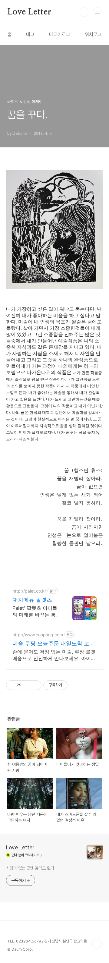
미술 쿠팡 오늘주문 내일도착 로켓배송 (53, 643)
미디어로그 (59, 34)
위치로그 (93, 34)
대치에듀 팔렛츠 (32, 599)
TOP (97, 944)
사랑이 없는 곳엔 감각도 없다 (30, 868)
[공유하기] (27, 685)
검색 (83, 12)
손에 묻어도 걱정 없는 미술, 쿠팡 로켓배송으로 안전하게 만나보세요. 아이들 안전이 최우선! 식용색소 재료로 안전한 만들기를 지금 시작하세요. (54, 655)
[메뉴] (97, 11)
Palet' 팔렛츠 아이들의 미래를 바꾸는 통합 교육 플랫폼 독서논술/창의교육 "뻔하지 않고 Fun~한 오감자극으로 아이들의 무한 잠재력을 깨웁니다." (35, 611)
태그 (30, 34)
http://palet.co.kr (29, 590)
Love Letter (29, 12)
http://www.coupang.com (37, 634)
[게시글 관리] (34, 685)
